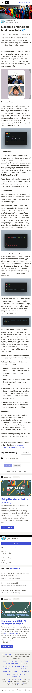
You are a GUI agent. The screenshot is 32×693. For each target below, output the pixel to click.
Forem (8, 679)
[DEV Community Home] (7, 2)
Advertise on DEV (8, 666)
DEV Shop (22, 671)
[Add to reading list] (18, 690)
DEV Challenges (12, 661)
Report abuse (22, 471)
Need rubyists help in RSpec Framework (14, 591)
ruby (4, 34)
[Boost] (24, 690)
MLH (27, 671)
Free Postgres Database (10, 671)
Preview (17, 465)
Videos (26, 661)
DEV (8, 681)
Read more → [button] (7, 646)
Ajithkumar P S (11, 21)
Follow (16, 543)
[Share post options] (29, 690)
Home (4, 661)
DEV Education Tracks (12, 663)
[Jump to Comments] (11, 690)
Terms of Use (16, 676)
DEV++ (21, 661)
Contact (23, 669)
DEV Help (23, 663)
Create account (24, 2)
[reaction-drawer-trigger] (4, 690)
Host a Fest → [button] (7, 527)
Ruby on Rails (20, 683)
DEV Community (6, 654)
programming (25, 34)
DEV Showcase (9, 669)
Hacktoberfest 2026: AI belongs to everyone (13, 622)
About (17, 669)
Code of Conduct (11, 471)
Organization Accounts (21, 666)
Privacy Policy (21, 674)
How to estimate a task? (13, 584)
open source (18, 679)
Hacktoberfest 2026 (11, 633)
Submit (7, 465)
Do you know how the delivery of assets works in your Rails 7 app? (15, 576)
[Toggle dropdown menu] (29, 477)
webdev (15, 34)
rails (9, 34)
